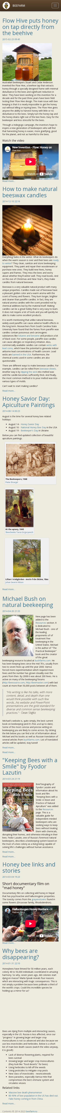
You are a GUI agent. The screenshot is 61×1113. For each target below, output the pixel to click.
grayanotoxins (39, 899)
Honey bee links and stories (28, 868)
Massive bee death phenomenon (25, 1092)
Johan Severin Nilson (14, 582)
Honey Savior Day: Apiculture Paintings (28, 402)
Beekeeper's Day (29, 430)
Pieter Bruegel (11, 482)
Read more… (8, 180)
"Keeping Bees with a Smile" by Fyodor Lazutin (29, 766)
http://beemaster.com (37, 682)
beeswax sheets (48, 368)
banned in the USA (21, 354)
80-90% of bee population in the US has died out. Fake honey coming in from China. (33, 1097)
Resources (41, 622)
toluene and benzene (29, 335)
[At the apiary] (19, 508)
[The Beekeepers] (30, 460)
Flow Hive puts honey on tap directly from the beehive (30, 27)
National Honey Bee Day (33, 427)
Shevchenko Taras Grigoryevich (19, 532)
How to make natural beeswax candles (29, 192)
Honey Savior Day (30, 424)
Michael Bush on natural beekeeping (27, 602)
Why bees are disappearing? (20, 954)
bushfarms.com (43, 660)
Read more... (8, 747)
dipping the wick (29, 371)
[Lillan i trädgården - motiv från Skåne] (26, 558)
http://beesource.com (14, 682)
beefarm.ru (31, 1111)
